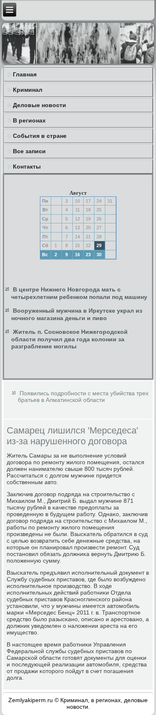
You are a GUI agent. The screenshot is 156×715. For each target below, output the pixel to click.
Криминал (27, 89)
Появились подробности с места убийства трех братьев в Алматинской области (83, 396)
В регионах (29, 120)
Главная (25, 74)
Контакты (27, 166)
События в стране (40, 135)
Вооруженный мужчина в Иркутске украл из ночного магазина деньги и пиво (76, 314)
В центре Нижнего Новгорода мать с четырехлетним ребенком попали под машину (79, 293)
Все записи (29, 151)
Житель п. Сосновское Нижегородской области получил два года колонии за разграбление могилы (69, 339)
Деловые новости (39, 105)
